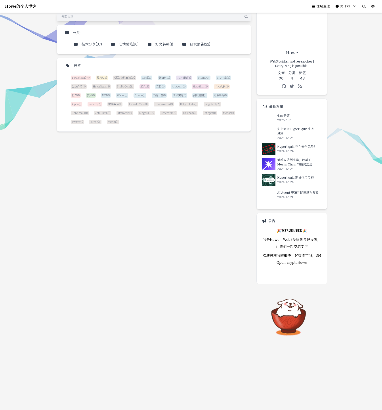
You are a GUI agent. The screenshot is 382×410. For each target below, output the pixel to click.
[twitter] (292, 86)
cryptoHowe (297, 262)
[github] (283, 86)
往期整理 (323, 6)
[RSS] (300, 86)
